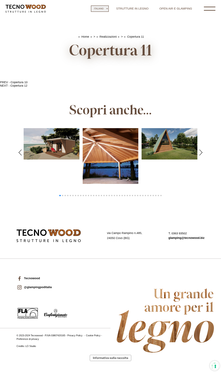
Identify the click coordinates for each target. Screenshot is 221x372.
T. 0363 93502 (177, 233)
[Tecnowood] (26, 9)
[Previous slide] (20, 152)
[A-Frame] (169, 143)
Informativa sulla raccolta (110, 358)
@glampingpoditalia (37, 287)
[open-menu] (209, 8)
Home (85, 36)
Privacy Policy (75, 335)
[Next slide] (200, 152)
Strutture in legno (132, 8)
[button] (60, 195)
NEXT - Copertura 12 (13, 85)
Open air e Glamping (175, 8)
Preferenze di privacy (28, 339)
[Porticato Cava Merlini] (110, 156)
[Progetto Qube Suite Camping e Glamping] (51, 143)
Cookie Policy (93, 335)
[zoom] (51, 144)
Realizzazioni (108, 36)
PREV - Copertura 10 (14, 82)
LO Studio (30, 346)
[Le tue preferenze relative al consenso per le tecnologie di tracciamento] (215, 366)
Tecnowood (31, 278)
